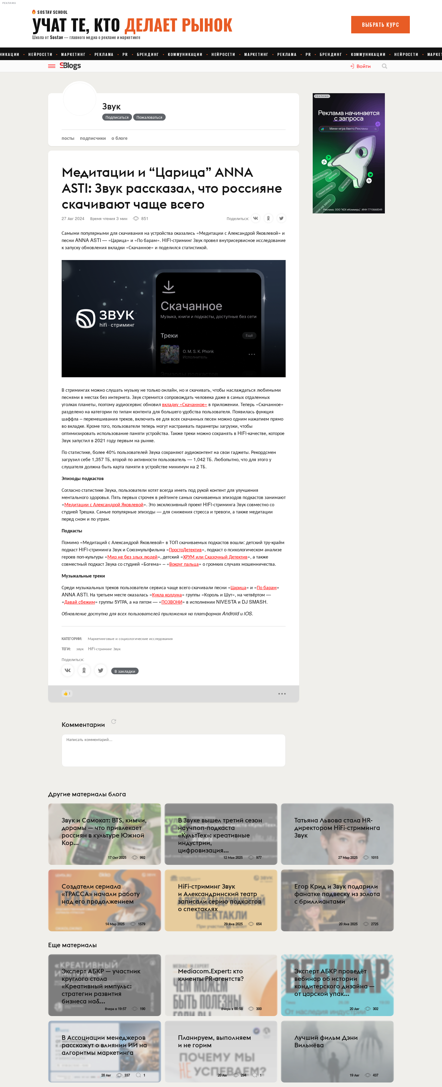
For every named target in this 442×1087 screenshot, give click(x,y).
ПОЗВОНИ (171, 601)
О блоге (119, 137)
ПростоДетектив (185, 549)
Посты (68, 137)
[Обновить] (113, 721)
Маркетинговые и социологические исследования (130, 638)
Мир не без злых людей (132, 556)
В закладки (125, 671)
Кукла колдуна (167, 594)
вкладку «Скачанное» (184, 404)
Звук (111, 106)
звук (80, 648)
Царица (238, 587)
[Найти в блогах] (384, 66)
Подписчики (93, 137)
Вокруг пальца (184, 563)
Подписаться (117, 117)
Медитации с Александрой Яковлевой (103, 504)
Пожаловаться (149, 117)
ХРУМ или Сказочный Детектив (215, 556)
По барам (267, 587)
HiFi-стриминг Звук (104, 648)
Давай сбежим (79, 601)
